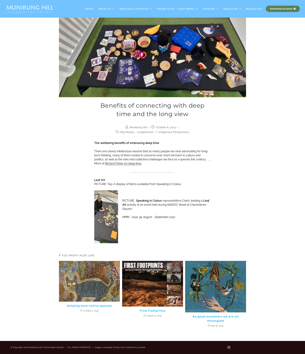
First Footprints (152, 310)
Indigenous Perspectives (174, 132)
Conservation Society (30, 12)
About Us (104, 8)
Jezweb (141, 347)
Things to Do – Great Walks (176, 8)
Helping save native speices (89, 305)
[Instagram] (229, 347)
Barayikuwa (254, 8)
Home (89, 8)
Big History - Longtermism (137, 132)
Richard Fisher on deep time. (123, 163)
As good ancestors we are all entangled (216, 318)
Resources (230, 8)
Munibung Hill (29, 7)
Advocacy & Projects (133, 8)
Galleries (209, 8)
